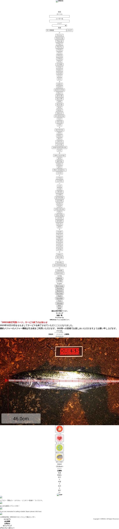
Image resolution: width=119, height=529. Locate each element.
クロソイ (59, 113)
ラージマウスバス (59, 265)
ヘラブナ (59, 218)
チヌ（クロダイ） (59, 170)
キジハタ (59, 104)
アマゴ (59, 58)
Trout (59, 301)
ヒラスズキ (59, 197)
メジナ (59, 243)
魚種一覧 (59, 315)
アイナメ (59, 35)
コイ (59, 119)
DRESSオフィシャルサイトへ (59, 319)
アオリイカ (59, 38)
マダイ (59, 238)
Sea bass (59, 293)
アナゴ (59, 55)
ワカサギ (59, 270)
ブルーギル (59, 215)
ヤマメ (59, 254)
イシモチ (59, 64)
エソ (59, 79)
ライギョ (59, 262)
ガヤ (59, 101)
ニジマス (59, 181)
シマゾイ (59, 141)
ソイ (59, 150)
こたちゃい (59, 466)
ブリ (59, 212)
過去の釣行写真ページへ (59, 311)
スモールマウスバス (59, 147)
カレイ (59, 93)
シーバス (59, 144)
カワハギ (59, 96)
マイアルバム (59, 317)
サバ (59, 138)
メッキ (59, 246)
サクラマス (59, 130)
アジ (59, 53)
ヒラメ (59, 203)
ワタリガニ (59, 273)
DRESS (59, 278)
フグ (59, 206)
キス (59, 107)
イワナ (59, 67)
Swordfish (59, 298)
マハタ (59, 240)
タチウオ (59, 161)
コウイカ (59, 122)
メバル (59, 249)
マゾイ (59, 235)
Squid (60, 296)
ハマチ (59, 195)
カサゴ (59, 84)
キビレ (59, 110)
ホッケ (59, 224)
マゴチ (59, 232)
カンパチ (59, 98)
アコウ (59, 50)
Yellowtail (59, 303)
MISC (59, 306)
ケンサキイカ (59, 116)
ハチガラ (59, 192)
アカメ (59, 44)
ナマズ (59, 178)
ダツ (59, 167)
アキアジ (59, 47)
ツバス (59, 173)
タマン (59, 164)
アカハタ (59, 41)
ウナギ (59, 73)
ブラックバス (59, 209)
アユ (59, 61)
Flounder (60, 288)
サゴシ (59, 136)
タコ (59, 158)
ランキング (59, 313)
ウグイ (59, 70)
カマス (59, 87)
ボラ (59, 227)
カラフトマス (59, 90)
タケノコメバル (59, 155)
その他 (59, 281)
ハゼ (59, 189)
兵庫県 (67, 334)
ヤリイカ (59, 257)
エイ (59, 76)
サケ (59, 133)
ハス (59, 186)
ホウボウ (59, 221)
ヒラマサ (59, 200)
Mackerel (60, 291)
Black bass (59, 286)
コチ (59, 125)
